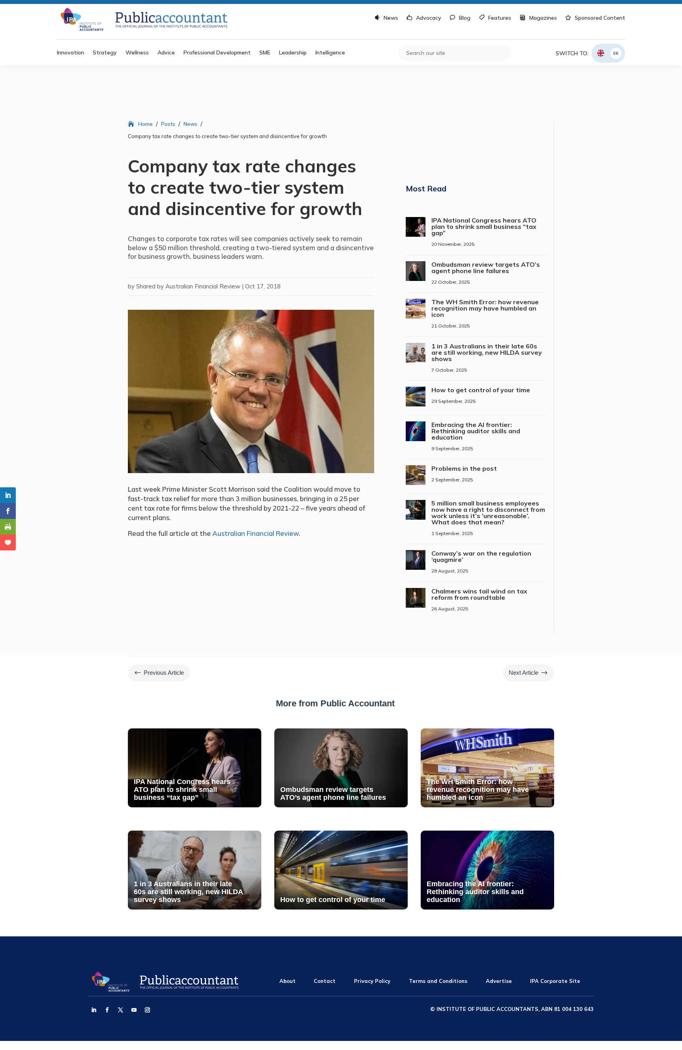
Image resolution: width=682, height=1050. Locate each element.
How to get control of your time (480, 390)
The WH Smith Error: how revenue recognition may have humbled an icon (485, 308)
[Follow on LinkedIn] (93, 1010)
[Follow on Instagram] (147, 1010)
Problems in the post (464, 468)
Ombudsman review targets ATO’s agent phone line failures (485, 267)
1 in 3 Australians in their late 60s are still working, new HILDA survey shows (486, 352)
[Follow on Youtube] (134, 1010)
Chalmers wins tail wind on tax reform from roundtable (479, 594)
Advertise (499, 981)
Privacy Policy (372, 981)
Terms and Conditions (438, 981)
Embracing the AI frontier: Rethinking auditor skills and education (475, 431)
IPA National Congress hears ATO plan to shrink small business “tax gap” (483, 226)
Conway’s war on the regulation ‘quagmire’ (481, 556)
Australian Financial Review (255, 533)
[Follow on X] (120, 1010)
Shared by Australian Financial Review (188, 286)
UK (615, 53)
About (287, 981)
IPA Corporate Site (555, 981)
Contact (324, 981)
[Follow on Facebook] (107, 1010)
